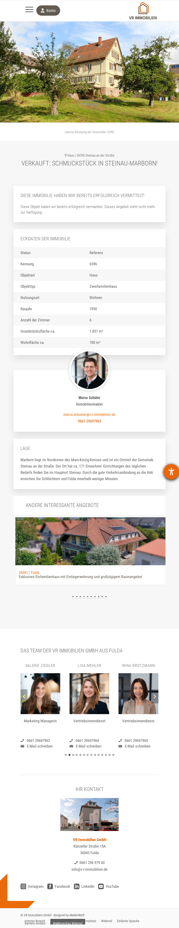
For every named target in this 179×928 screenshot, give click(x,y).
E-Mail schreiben (39, 746)
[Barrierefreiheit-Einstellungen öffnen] (171, 471)
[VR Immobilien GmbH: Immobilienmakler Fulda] (143, 10)
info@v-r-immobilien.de (89, 869)
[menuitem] (27, 10)
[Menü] (27, 10)
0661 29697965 (136, 740)
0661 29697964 (87, 740)
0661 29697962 (38, 740)
